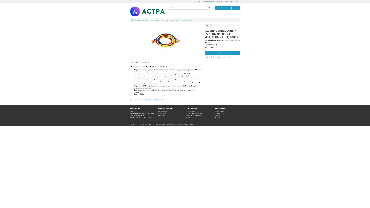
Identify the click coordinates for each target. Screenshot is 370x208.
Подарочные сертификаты (194, 113)
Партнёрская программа (193, 115)
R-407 (161, 100)
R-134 (154, 100)
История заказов (219, 113)
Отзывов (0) (145, 62)
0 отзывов (217, 57)
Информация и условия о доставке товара (142, 113)
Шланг (135, 100)
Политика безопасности (137, 115)
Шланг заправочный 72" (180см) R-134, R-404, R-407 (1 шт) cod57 (174, 20)
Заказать (223, 53)
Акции (188, 117)
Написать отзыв (225, 57)
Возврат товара (162, 113)
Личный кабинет (219, 111)
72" (147, 100)
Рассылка (217, 117)
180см (150, 100)
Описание (135, 62)
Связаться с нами (163, 111)
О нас (131, 111)
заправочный (141, 100)
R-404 (157, 100)
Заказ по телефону (228, 8)
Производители (191, 111)
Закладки (217, 115)
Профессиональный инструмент (144, 20)
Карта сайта (161, 115)
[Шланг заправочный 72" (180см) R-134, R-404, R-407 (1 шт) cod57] (166, 41)
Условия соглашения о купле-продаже (141, 117)
